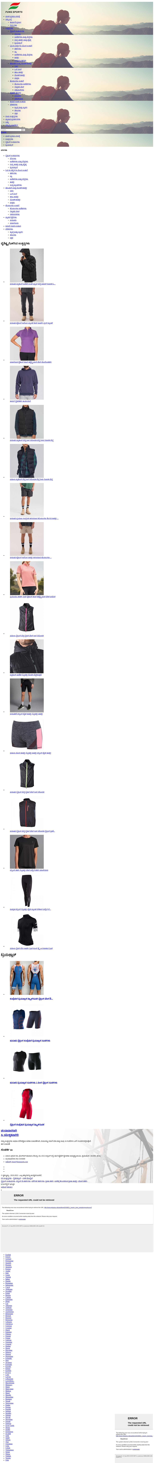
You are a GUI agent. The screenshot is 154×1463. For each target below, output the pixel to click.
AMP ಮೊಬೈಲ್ (27, 1178)
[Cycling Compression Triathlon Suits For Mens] (27, 1036)
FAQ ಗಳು (13, 25)
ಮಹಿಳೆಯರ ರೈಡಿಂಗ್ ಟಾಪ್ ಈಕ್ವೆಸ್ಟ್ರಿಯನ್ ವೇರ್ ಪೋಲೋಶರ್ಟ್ (31, 362)
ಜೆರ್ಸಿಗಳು (17, 34)
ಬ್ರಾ (15, 52)
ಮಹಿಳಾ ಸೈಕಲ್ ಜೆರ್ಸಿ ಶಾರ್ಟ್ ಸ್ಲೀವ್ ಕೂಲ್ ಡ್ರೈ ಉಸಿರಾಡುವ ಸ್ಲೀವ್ (31, 948)
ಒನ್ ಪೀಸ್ (18, 69)
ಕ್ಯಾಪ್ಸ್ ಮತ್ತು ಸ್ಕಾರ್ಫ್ (20, 107)
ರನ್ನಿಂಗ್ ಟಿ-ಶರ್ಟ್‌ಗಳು (23, 1181)
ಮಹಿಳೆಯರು (18, 99)
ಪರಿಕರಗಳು (13, 105)
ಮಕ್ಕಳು (16, 78)
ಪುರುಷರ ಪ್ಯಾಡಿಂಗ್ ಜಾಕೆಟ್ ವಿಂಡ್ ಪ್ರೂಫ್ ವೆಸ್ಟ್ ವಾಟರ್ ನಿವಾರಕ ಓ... (32, 284)
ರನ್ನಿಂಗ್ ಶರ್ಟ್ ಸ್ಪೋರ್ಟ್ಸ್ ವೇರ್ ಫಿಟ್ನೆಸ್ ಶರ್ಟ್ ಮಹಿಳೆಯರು (29, 870)
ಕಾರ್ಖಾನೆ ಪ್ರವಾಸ (15, 22)
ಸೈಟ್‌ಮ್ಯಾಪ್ (17, 1178)
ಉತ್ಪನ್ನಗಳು (9, 28)
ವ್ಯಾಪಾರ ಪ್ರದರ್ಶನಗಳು (12, 119)
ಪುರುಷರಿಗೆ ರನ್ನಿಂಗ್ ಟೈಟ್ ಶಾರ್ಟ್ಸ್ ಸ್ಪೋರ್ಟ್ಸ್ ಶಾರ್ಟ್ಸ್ (26, 714)
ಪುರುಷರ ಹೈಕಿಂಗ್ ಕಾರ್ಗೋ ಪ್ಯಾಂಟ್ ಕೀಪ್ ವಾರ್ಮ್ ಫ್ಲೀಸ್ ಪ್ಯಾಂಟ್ (31, 323)
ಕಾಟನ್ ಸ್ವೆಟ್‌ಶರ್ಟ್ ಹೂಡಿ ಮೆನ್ (20, 401)
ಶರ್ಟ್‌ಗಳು (17, 49)
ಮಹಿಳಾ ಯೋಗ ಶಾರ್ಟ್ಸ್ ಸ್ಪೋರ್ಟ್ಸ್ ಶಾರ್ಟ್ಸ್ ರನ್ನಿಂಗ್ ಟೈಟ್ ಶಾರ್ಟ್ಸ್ (30, 753)
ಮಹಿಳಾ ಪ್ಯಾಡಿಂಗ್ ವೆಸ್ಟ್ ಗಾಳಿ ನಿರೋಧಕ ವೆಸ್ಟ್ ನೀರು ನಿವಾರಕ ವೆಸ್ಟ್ (31, 479)
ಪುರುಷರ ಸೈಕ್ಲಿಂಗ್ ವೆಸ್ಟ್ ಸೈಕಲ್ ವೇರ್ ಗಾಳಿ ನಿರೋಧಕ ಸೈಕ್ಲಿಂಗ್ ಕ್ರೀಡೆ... (32, 831)
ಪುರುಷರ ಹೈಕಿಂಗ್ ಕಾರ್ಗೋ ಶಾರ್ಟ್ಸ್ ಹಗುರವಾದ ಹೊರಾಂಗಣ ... (31, 557)
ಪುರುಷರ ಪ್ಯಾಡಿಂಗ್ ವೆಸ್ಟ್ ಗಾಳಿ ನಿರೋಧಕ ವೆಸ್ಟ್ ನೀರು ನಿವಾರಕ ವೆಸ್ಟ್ (31, 440)
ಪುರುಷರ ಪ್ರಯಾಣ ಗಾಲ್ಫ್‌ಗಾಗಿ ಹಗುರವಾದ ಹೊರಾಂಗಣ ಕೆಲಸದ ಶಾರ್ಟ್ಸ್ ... (34, 518)
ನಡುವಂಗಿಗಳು (19, 90)
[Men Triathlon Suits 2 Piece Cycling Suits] (27, 1078)
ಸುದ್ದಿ (7, 122)
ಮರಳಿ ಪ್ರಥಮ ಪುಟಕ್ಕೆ (12, 16)
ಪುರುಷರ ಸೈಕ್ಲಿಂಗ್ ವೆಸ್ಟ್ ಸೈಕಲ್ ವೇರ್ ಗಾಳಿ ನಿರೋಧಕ (27, 792)
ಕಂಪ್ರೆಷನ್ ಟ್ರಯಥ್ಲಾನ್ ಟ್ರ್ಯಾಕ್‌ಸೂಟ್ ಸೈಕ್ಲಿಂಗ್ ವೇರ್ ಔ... (31, 998)
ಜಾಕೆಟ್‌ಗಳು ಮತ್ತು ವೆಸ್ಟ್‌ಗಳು (23, 37)
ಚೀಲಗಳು (17, 110)
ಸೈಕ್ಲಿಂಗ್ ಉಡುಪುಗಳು (17, 31)
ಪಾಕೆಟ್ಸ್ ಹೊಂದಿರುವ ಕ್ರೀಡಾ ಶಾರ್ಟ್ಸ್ (65, 1181)
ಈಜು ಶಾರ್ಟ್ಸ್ (18, 72)
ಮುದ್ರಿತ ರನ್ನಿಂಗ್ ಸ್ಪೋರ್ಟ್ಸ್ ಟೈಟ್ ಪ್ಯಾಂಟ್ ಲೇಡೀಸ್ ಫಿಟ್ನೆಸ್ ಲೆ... (30, 909)
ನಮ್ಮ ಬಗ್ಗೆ (8, 19)
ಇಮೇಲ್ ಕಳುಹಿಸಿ (6, 1187)
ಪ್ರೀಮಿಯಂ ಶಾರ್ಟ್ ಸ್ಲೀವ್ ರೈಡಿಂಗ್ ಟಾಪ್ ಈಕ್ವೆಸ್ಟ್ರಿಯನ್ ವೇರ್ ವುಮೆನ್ (32, 597)
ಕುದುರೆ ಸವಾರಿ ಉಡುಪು (18, 102)
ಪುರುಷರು (17, 96)
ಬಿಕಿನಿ (16, 66)
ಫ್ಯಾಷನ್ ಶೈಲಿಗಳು (15, 93)
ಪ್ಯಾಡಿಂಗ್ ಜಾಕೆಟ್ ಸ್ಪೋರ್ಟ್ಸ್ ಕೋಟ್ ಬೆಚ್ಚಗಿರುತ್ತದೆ (26, 675)
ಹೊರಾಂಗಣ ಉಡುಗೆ (17, 81)
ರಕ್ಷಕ (16, 113)
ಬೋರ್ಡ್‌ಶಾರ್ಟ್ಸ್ (19, 75)
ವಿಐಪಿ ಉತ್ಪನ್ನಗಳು (11, 116)
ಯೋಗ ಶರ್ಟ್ (82, 1181)
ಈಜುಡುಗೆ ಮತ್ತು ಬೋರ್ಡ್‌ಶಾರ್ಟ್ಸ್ (21, 63)
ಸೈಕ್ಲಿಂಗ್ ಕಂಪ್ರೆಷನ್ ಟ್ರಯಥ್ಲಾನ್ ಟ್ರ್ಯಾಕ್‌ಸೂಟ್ (27, 1124)
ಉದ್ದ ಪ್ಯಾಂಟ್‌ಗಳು (20, 60)
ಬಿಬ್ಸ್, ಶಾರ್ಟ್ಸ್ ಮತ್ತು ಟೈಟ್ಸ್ (22, 40)
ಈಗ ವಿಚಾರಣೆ (5, 1144)
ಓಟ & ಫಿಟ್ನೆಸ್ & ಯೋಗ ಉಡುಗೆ (21, 46)
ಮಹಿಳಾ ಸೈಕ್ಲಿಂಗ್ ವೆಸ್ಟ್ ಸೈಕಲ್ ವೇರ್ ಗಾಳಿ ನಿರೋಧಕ (27, 636)
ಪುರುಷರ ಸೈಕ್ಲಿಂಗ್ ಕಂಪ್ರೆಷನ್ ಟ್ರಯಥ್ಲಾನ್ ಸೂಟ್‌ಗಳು (30, 1040)
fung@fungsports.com (16, 1162)
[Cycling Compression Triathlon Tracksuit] (27, 1120)
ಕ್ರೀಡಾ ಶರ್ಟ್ (49, 1181)
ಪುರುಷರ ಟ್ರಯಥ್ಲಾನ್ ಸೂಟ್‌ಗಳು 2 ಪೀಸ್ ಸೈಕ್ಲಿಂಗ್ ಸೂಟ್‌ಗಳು (33, 1082)
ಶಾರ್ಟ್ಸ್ (16, 58)
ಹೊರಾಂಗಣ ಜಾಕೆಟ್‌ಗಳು (22, 84)
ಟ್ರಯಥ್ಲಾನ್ (18, 43)
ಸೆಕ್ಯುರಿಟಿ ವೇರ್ (19, 87)
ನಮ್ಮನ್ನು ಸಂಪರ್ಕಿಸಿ (11, 125)
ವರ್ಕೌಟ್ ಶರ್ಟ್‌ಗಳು (38, 1181)
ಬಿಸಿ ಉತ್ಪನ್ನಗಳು (6, 1178)
